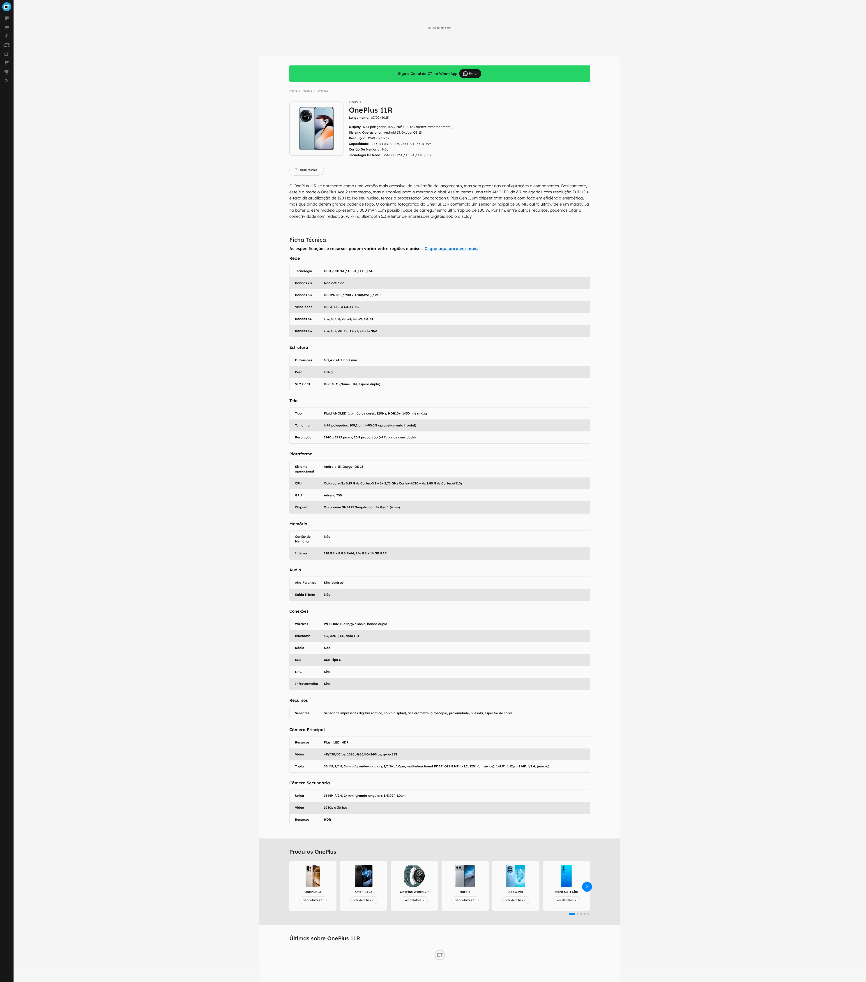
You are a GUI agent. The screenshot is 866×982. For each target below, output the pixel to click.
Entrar (473, 73)
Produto (307, 90)
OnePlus (323, 90)
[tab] (306, 170)
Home (293, 90)
